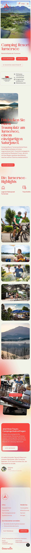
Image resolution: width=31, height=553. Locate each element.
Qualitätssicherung (7, 515)
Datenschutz (18, 540)
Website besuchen (21, 83)
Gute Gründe (5, 510)
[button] (27, 4)
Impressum (5, 542)
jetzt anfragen (8, 58)
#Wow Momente (24, 510)
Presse (4, 540)
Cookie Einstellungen (7, 544)
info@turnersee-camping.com (20, 80)
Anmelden (24, 530)
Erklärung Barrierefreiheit (22, 542)
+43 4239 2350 (20, 77)
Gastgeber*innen (6, 508)
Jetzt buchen (22, 58)
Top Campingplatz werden (8, 513)
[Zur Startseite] (6, 6)
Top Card (22, 513)
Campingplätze (24, 508)
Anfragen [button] (22, 515)
